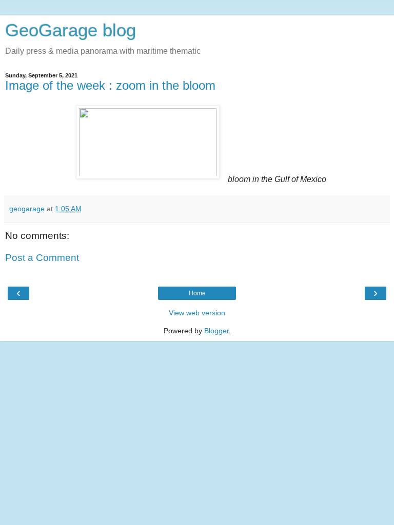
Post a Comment (42, 257)
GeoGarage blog (70, 30)
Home (197, 293)
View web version (197, 313)
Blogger (216, 331)
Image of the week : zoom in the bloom (110, 85)
